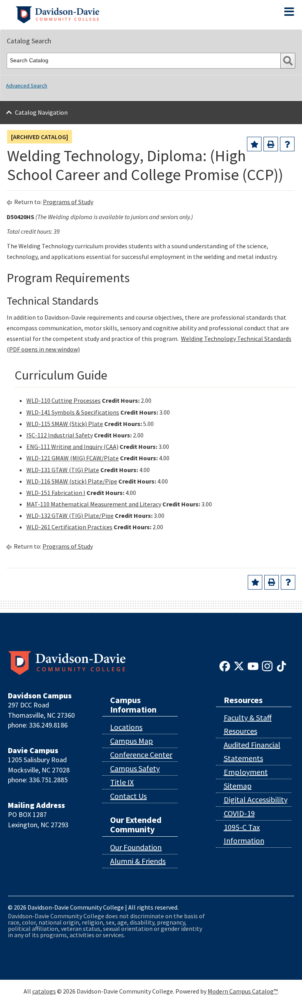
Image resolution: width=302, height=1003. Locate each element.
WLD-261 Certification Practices (69, 527)
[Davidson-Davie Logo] (57, 14)
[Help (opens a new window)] (287, 144)
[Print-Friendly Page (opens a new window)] (270, 144)
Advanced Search (26, 85)
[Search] (287, 61)
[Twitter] (239, 665)
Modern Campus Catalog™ (243, 991)
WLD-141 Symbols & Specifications (72, 412)
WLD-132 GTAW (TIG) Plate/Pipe (70, 515)
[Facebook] (224, 665)
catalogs (44, 991)
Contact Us (128, 796)
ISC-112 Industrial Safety (59, 435)
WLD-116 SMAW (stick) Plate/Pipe (71, 481)
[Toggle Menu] (289, 12)
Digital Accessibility (255, 799)
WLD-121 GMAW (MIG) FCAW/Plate (72, 458)
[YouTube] (253, 665)
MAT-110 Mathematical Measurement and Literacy (93, 504)
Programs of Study (68, 202)
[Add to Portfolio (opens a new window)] (254, 144)
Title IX (122, 782)
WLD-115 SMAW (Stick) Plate (64, 424)
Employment (246, 772)
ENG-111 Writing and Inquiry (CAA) (72, 446)
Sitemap (238, 786)
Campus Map (131, 741)
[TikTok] (281, 665)
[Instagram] (267, 665)
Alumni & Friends (138, 861)
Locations (126, 727)
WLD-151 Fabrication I (55, 493)
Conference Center (141, 754)
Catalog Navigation (41, 112)
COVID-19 (239, 813)
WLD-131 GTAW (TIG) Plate (62, 470)
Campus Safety (135, 768)
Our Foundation (136, 847)
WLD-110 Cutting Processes (63, 400)
